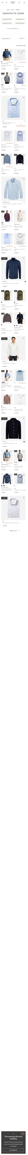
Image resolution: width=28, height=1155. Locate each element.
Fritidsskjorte (20, 23)
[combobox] (6, 38)
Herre (12, 9)
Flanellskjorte (7, 23)
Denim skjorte (7, 19)
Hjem (8, 9)
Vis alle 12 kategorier (12, 28)
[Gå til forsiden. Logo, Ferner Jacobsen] (13, 2)
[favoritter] (19, 2)
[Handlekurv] (24, 2)
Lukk (22, 1133)
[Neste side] (19, 530)
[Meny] (2, 2)
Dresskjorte (20, 19)
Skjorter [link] (18, 9)
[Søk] (6, 2)
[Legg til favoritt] (11, 51)
